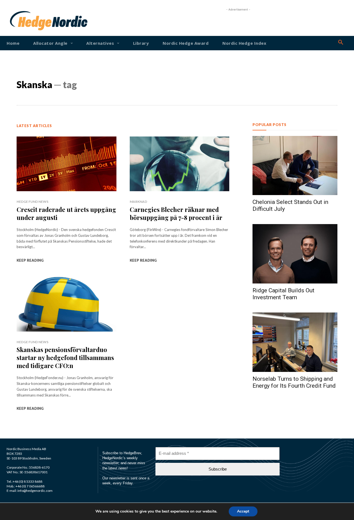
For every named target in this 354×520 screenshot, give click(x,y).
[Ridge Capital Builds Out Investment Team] (295, 253)
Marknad (138, 201)
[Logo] (24, 20)
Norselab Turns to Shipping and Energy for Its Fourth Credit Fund (294, 382)
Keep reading (30, 260)
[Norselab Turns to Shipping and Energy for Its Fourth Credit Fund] (295, 342)
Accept (243, 511)
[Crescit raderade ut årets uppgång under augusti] (66, 163)
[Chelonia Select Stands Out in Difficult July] (295, 165)
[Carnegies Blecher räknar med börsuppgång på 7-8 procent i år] (180, 163)
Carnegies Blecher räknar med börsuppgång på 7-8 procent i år (176, 213)
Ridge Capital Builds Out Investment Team (283, 294)
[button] (340, 42)
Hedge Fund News (32, 201)
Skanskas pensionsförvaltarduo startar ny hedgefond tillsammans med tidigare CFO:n (65, 357)
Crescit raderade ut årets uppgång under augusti (66, 213)
